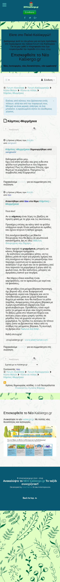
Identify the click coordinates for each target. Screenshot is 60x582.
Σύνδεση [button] (29, 12)
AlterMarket (27, 487)
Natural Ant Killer (30, 328)
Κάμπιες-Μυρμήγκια (17, 149)
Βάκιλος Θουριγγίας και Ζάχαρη (24, 242)
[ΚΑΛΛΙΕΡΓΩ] (30, 5)
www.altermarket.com (36, 340)
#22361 (30, 192)
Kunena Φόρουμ (36, 388)
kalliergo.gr (28, 419)
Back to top (28, 498)
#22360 (30, 140)
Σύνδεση (22, 182)
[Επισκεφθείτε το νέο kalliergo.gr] (30, 440)
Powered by (21, 388)
